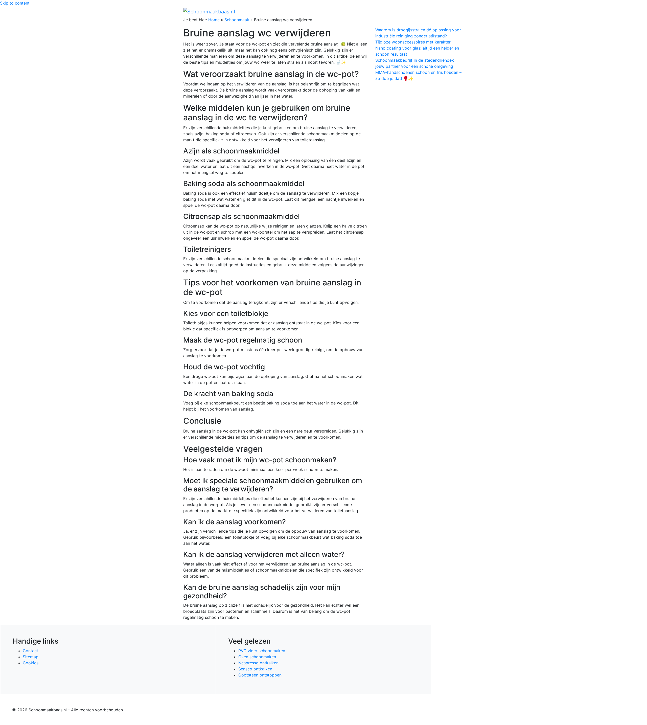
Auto (403, 11)
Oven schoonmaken (257, 656)
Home (356, 11)
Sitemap (30, 656)
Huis (387, 11)
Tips (458, 11)
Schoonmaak (236, 19)
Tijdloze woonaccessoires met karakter (413, 41)
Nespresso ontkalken (258, 662)
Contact (30, 650)
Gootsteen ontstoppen (260, 674)
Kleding (419, 11)
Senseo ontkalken (255, 668)
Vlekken (442, 11)
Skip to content (15, 3)
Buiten (372, 11)
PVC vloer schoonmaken (261, 650)
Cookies (30, 662)
